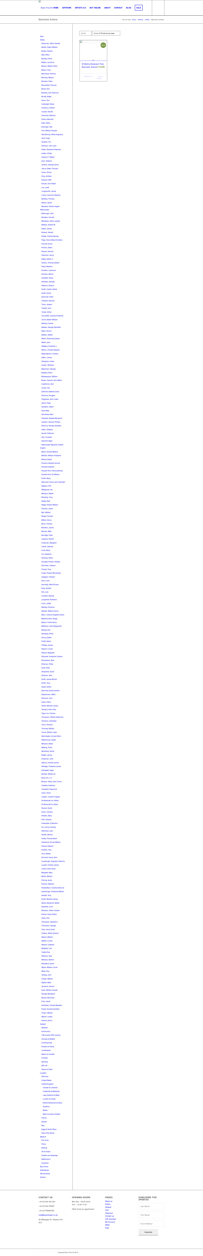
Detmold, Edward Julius (50, 391)
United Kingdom (47, 1084)
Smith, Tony (45, 683)
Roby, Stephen (46, 266)
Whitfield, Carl (46, 948)
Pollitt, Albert (46, 641)
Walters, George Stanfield (51, 327)
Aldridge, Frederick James (51, 766)
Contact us (109, 1216)
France (44, 1118)
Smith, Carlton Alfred (49, 289)
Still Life (44, 1065)
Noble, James (46, 228)
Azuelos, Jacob (47, 508)
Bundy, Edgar (46, 96)
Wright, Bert (45, 501)
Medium (43, 1136)
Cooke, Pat (45, 388)
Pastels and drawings (49, 1155)
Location (43, 1073)
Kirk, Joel (44, 592)
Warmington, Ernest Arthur (51, 736)
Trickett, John (46, 308)
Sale (42, 36)
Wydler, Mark (46, 982)
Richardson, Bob (47, 660)
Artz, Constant (46, 437)
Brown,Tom (45, 89)
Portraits (44, 1058)
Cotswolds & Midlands (51, 1091)
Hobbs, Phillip (46, 153)
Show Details (99, 77)
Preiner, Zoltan (46, 247)
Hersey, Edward (47, 846)
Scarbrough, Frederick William (52, 891)
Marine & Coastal (47, 1054)
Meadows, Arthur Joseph (50, 221)
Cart (107, 1210)
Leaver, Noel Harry (48, 868)
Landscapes (46, 1050)
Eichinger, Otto (46, 127)
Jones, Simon (46, 172)
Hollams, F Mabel (48, 157)
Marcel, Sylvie (46, 202)
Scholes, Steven (47, 274)
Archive (43, 1177)
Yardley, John (46, 975)
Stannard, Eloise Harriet (50, 690)
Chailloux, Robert (48, 107)
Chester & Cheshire (50, 1087)
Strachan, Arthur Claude (50, 910)
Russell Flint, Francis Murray (52, 470)
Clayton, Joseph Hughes (50, 796)
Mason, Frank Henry (49, 622)
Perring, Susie (46, 880)
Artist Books (44, 1170)
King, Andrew (46, 176)
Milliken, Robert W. (48, 224)
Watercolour (46, 1159)
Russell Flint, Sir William (50, 474)
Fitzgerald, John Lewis (49, 399)
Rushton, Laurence (48, 270)
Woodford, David (47, 963)
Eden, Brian (45, 123)
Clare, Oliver (46, 793)
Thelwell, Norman (48, 300)
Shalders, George (48, 281)
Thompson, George (48, 925)
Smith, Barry (46, 478)
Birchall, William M (48, 774)
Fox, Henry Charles (48, 827)
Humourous (45, 1031)
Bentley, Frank (46, 58)
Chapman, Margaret (48, 542)
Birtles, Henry (46, 520)
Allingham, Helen (47, 361)
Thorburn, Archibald (48, 721)
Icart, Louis (45, 580)
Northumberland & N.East (52, 1102)
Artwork (108, 1207)
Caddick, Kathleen (48, 785)
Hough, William (47, 978)
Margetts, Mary (46, 872)
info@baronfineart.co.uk (48, 1215)
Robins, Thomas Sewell (50, 262)
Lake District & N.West (51, 1095)
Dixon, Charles (47, 812)
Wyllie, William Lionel (49, 967)
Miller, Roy (45, 971)
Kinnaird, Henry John (49, 857)
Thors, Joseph (46, 304)
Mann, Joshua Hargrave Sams (52, 614)
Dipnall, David (46, 808)
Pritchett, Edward (47, 467)
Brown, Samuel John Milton (51, 380)
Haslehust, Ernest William (51, 842)
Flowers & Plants (47, 1046)
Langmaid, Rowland (49, 599)
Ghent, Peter (46, 403)
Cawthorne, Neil (47, 384)
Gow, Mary (45, 410)
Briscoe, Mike (46, 531)
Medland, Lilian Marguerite (51, 626)
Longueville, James (48, 191)
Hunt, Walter (46, 853)
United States (46, 1080)
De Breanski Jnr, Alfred (50, 800)
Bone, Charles (46, 523)
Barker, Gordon (47, 51)
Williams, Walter (47, 493)
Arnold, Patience (47, 433)
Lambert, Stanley (47, 596)
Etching (44, 1147)
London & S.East (49, 1099)
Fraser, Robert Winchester (51, 573)
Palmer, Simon (46, 1020)
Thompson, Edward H (49, 922)
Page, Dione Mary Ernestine (52, 240)
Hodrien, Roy (46, 849)
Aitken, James (46, 357)
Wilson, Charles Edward (50, 350)
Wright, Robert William (49, 505)
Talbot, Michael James (49, 705)
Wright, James (46, 755)
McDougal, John (47, 213)
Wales (45, 1110)
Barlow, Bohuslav (47, 997)
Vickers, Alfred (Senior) (50, 933)
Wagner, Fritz (46, 486)
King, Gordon (46, 588)
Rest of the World (47, 1133)
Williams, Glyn (46, 956)
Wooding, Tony (47, 497)
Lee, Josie (45, 187)
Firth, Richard (46, 819)
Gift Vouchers (45, 1173)
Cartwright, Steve (47, 104)
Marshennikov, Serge (49, 618)
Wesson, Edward (47, 944)
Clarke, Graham (47, 546)
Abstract (44, 1027)
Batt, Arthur (45, 54)
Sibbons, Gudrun (47, 285)
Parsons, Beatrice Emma (50, 463)
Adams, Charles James (50, 762)
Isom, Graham (46, 161)
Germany (44, 1076)
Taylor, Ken (45, 918)
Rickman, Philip (47, 664)
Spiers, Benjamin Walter (50, 903)
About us (108, 1201)
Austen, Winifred (47, 365)
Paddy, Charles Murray (50, 236)
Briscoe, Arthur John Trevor (51, 781)
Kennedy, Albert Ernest (50, 584)
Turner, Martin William (49, 319)
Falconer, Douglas (48, 395)
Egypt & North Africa (48, 1129)
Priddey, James (47, 645)
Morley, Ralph (46, 459)
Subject (43, 1024)
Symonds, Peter (47, 297)
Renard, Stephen (47, 884)
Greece (44, 1121)
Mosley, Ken (46, 630)
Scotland (46, 1106)
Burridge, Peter (47, 535)
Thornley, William (47, 728)
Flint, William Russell (49, 130)
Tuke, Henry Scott (48, 929)
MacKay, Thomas (47, 198)
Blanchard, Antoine (48, 73)
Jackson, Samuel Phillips (50, 422)
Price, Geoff (45, 1001)
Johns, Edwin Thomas (49, 168)
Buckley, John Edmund (50, 92)
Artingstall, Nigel (47, 770)
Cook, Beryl (45, 550)
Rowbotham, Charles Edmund (52, 887)
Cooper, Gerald (47, 111)
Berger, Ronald (47, 516)
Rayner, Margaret (47, 652)
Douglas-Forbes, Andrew (50, 561)
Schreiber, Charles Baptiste (51, 1005)
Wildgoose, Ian (47, 489)
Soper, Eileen (46, 687)
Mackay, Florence (48, 607)
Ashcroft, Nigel (46, 441)
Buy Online (44, 1166)
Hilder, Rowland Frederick (51, 149)
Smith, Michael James (49, 899)
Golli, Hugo (45, 138)
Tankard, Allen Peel (48, 709)
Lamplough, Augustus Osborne (53, 861)
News (107, 1224)
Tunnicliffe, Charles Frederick (52, 315)
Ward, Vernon (46, 331)
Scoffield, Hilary (47, 278)
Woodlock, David (47, 751)
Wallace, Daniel (47, 323)
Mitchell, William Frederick (51, 455)
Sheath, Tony (46, 895)
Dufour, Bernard (47, 119)
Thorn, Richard (47, 724)
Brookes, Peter (46, 81)
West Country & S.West (51, 1114)
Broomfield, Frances (48, 85)
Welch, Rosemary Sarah (50, 338)
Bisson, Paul (46, 70)
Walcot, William (47, 937)
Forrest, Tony (46, 569)
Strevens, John (47, 698)
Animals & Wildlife (48, 1039)
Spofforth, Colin (47, 906)
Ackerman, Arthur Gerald (50, 43)
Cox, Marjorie (46, 554)
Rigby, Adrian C (47, 259)
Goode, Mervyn (47, 834)
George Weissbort (48, 994)
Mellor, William (46, 876)
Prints (43, 1144)
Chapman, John (47, 758)
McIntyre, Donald (47, 217)
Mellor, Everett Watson (49, 451)
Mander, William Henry (49, 611)
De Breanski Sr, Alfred (49, 804)
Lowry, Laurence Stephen (51, 195)
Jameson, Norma (47, 986)
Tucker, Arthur (46, 312)
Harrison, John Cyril (48, 145)
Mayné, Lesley (46, 1016)
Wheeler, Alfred (47, 743)
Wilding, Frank (46, 747)
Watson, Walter (47, 335)
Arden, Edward (47, 429)
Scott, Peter (45, 667)
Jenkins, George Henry (50, 164)
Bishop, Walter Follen (49, 66)
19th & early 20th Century (50, 1035)
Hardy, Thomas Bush (49, 838)
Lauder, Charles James (50, 865)
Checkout (109, 1213)
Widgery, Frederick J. (49, 346)
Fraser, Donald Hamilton (50, 1009)
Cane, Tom (45, 100)
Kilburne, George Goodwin (51, 425)
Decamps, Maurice (48, 115)
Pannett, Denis (46, 243)
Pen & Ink (45, 1140)
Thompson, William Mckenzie (52, 717)
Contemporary (46, 1042)
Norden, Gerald (47, 232)
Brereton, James (47, 527)
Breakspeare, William (49, 376)
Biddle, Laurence (47, 62)
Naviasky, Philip (47, 633)
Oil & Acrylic (45, 1151)
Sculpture (45, 1163)
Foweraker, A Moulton (49, 823)
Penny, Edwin (46, 637)
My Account (110, 1222)
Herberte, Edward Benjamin (51, 418)
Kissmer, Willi (46, 180)
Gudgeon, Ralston (48, 577)
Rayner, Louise (47, 649)
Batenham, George (48, 369)
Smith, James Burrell (49, 679)
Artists (42, 40)
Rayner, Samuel (47, 251)
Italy (42, 1125)
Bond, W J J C (46, 778)
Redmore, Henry (47, 255)
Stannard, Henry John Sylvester (53, 482)
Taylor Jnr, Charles (48, 713)
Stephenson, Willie (48, 694)
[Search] (147, 7)
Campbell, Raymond (49, 789)
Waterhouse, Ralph (48, 740)
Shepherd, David (47, 671)
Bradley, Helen (46, 372)
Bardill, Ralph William (49, 47)
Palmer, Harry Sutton (49, 914)
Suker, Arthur (46, 702)
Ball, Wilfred (45, 512)
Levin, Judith (46, 603)
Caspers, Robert (47, 539)
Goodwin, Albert (47, 406)
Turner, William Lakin (49, 732)
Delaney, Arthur (47, 558)
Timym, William (47, 1013)
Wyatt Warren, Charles (49, 353)
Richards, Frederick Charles (51, 656)
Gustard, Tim (46, 142)
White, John (45, 342)
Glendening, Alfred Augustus (52, 134)
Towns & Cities (46, 1069)
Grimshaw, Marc (47, 414)
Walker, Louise (46, 940)
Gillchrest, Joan (47, 831)
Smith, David (46, 293)
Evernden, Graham (48, 565)
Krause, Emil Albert (48, 183)
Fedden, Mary (46, 815)
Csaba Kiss (45, 952)
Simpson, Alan (46, 675)
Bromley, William (47, 77)
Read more (88, 76)
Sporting (44, 1061)
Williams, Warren (47, 959)
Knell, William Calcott (49, 990)
